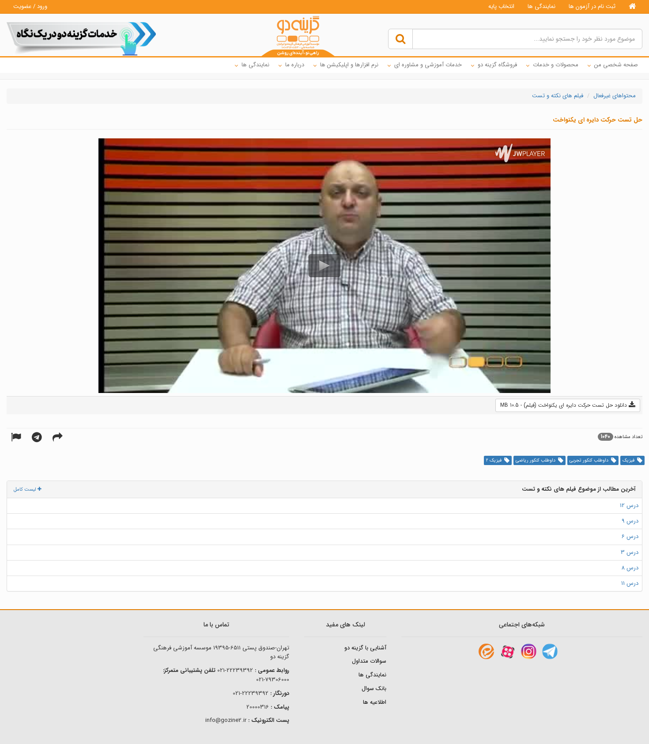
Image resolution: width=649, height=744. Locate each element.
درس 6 (630, 536)
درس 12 (629, 505)
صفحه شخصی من (616, 64)
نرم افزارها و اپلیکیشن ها (349, 64)
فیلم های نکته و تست (557, 95)
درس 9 (630, 521)
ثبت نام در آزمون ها (592, 6)
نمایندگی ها (541, 6)
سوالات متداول (369, 661)
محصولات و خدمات (555, 64)
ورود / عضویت (30, 6)
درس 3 (629, 552)
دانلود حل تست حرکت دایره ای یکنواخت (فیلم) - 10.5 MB (564, 405)
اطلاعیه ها (374, 702)
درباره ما (294, 64)
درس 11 (629, 583)
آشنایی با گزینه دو (365, 647)
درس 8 (629, 567)
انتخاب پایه (501, 6)
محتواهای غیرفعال (614, 95)
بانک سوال (374, 688)
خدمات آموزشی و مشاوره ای (428, 64)
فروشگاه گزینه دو (497, 64)
